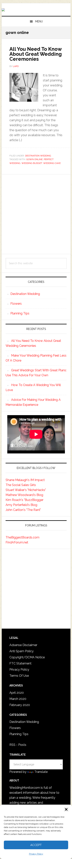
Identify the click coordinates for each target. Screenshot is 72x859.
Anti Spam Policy (21, 651)
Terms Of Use (19, 675)
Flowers (16, 303)
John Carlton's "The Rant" (23, 510)
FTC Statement (20, 663)
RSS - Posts (17, 745)
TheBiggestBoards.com (22, 537)
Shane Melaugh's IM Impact (25, 480)
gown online (34, 159)
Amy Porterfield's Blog (21, 505)
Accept (36, 845)
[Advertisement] (36, 214)
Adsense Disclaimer (23, 645)
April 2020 (16, 693)
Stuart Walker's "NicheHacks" (26, 490)
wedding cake (52, 163)
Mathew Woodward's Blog (24, 495)
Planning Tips (19, 313)
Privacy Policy (36, 853)
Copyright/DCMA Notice (27, 657)
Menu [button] (39, 21)
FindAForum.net (17, 542)
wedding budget (32, 163)
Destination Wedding (38, 155)
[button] (66, 809)
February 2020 (19, 705)
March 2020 (17, 699)
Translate (41, 772)
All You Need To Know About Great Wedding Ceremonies (35, 54)
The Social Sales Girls (21, 485)
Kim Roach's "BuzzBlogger (24, 500)
